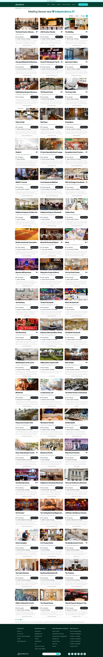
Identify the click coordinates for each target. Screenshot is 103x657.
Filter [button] (71, 16)
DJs (35, 643)
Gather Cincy (70, 212)
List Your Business (66, 4)
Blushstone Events (46, 453)
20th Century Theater (47, 32)
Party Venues (38, 631)
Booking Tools (55, 638)
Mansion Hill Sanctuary (23, 272)
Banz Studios (69, 363)
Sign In (73, 4)
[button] (87, 16)
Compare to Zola (74, 646)
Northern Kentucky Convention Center (29, 242)
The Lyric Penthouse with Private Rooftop (79, 483)
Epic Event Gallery (71, 62)
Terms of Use (20, 633)
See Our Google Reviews (75, 631)
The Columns (69, 573)
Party (48, 4)
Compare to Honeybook (75, 638)
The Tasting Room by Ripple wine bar (52, 513)
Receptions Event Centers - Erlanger (77, 152)
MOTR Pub (19, 393)
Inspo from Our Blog (39, 646)
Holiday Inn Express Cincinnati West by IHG (55, 212)
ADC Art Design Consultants (74, 182)
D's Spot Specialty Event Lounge (51, 152)
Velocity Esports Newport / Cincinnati (78, 603)
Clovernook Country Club (24, 423)
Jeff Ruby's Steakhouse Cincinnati (76, 513)
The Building (69, 32)
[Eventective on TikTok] (78, 654)
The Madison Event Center (74, 543)
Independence (18, 8)
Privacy (18, 638)
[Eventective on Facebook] (69, 654)
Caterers (37, 638)
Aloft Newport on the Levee (25, 363)
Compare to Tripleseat (75, 636)
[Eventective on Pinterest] (75, 654)
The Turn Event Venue (72, 272)
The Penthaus (20, 302)
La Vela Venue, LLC (46, 393)
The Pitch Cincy (21, 332)
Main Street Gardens (72, 453)
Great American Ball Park (49, 182)
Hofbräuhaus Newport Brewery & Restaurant (31, 92)
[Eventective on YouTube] (81, 654)
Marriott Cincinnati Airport (49, 242)
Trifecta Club (20, 122)
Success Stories (56, 641)
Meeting (58, 4)
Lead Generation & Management (59, 636)
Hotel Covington (21, 543)
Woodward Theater (47, 423)
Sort (77, 16)
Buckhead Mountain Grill (48, 573)
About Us (19, 631)
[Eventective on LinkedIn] (85, 654)
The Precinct (20, 513)
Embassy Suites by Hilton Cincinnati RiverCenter (56, 332)
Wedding (53, 4)
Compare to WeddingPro (75, 633)
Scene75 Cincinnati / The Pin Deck (52, 62)
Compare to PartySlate (75, 643)
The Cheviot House (46, 603)
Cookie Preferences (21, 641)
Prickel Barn (69, 122)
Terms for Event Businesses (23, 636)
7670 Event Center (46, 92)
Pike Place (44, 122)
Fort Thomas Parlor (46, 543)
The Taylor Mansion (22, 573)
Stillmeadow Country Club (49, 363)
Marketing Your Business (58, 633)
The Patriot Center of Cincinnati (76, 393)
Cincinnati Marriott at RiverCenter (27, 62)
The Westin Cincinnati (72, 332)
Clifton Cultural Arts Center (25, 603)
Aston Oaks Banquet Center (25, 453)
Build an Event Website (40, 648)
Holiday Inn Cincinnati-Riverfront (51, 483)
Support (54, 646)
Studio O (18, 152)
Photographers (38, 641)
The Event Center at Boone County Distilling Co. (32, 32)
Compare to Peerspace (75, 641)
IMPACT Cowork (21, 182)
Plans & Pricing (55, 631)
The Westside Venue (22, 483)
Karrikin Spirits (70, 423)
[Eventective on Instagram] (72, 654)
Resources (54, 643)
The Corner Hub (70, 92)
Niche (67, 242)
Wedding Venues (38, 633)
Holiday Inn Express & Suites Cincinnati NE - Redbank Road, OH (37, 212)
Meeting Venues (38, 636)
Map (83, 16)
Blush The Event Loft (72, 302)
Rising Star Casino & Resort (49, 272)
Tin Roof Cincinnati (46, 302)
